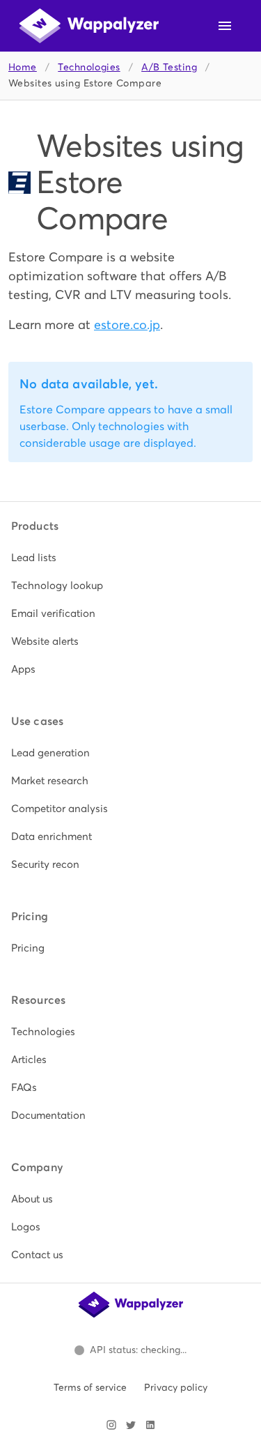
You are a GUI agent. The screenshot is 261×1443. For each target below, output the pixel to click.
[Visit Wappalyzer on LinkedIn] (150, 1425)
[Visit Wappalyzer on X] (131, 1425)
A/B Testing (169, 67)
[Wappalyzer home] (89, 25)
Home (22, 67)
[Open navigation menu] (225, 26)
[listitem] (130, 558)
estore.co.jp (127, 324)
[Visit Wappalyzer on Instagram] (111, 1425)
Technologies (89, 67)
